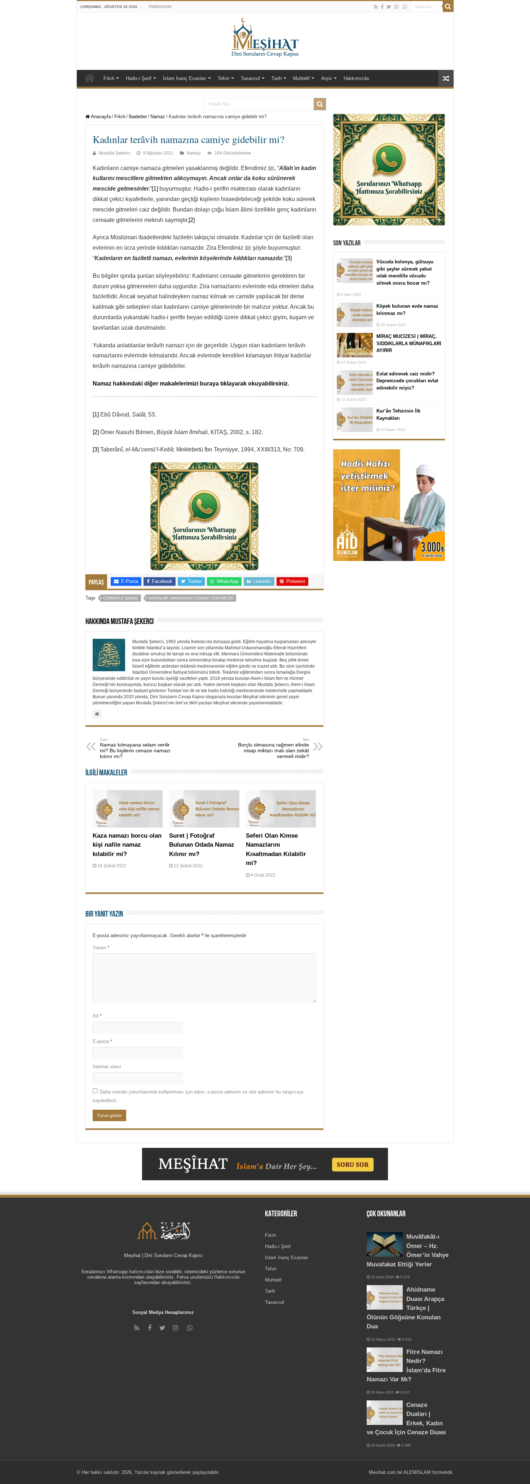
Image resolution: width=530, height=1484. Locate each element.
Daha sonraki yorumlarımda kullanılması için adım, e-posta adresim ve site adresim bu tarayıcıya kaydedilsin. (198, 1096)
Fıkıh (108, 78)
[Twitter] (389, 7)
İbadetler (138, 116)
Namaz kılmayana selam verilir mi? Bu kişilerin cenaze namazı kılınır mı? (135, 748)
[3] (289, 258)
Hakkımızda (160, 6)
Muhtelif (301, 78)
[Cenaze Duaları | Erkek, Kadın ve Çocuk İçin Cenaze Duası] (385, 1412)
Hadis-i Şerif (138, 78)
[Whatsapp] (405, 7)
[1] (155, 189)
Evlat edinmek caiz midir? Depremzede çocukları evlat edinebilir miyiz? (407, 381)
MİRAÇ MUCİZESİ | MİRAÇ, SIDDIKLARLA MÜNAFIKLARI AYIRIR (408, 343)
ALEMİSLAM (417, 1472)
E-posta (102, 1041)
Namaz (157, 116)
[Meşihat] (265, 36)
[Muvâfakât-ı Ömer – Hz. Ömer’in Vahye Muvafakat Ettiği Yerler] (385, 1244)
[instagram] (396, 7)
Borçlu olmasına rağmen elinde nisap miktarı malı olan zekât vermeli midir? (273, 748)
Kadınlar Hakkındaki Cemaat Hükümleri (191, 598)
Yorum (101, 947)
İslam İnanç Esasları (184, 78)
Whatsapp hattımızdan (130, 1271)
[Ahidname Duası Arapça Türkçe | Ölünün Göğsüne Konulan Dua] (385, 1297)
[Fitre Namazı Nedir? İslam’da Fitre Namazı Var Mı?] (385, 1359)
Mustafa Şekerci (114, 153)
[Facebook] (382, 7)
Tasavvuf (250, 78)
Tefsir (223, 78)
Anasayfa (100, 116)
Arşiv (326, 78)
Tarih (276, 78)
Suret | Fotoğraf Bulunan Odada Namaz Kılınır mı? (201, 844)
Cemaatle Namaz (120, 598)
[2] (192, 220)
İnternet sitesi (107, 1066)
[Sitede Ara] (448, 6)
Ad (97, 1016)
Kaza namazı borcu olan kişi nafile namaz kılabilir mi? (127, 844)
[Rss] (376, 7)
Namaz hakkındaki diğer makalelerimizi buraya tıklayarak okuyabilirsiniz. (191, 383)
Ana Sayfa (89, 77)
